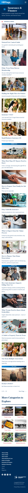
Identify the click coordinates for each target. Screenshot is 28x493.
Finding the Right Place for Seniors (13, 93)
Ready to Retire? (7, 383)
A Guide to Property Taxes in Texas (14, 335)
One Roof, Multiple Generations (12, 359)
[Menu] (25, 2)
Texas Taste (5, 456)
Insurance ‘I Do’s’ (7, 115)
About (3, 468)
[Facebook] (2, 474)
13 (6, 391)
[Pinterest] (10, 474)
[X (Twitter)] (7, 474)
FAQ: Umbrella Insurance (10, 209)
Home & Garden (6, 460)
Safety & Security (6, 464)
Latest (3, 466)
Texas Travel (5, 454)
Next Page (22, 391)
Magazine (4, 470)
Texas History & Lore (7, 458)
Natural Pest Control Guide (11, 42)
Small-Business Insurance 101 (11, 138)
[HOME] (2, 21)
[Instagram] (5, 474)
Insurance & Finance (7, 462)
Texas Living (5, 452)
